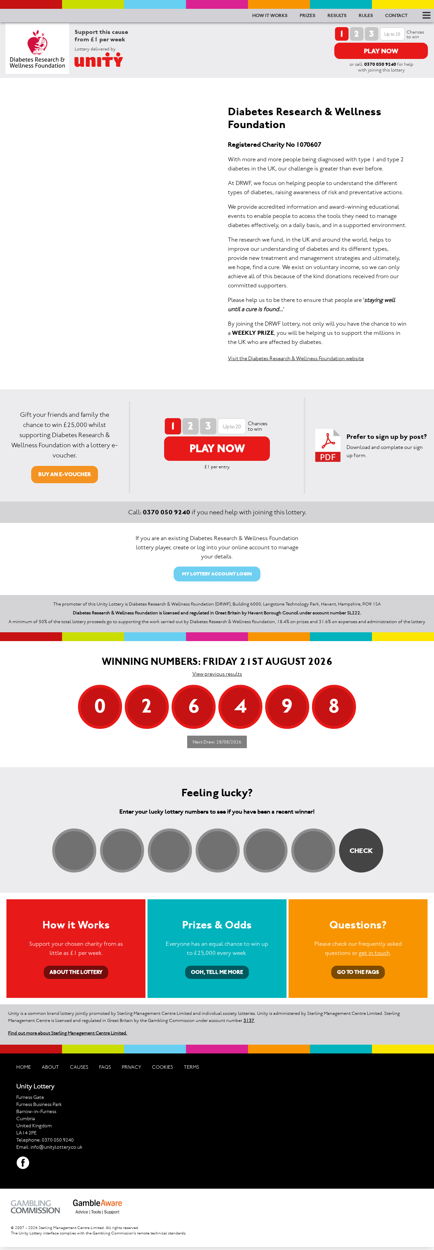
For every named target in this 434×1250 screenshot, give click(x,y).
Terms (191, 1067)
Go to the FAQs (358, 972)
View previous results (217, 674)
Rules (366, 15)
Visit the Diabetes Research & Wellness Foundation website (296, 358)
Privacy (131, 1067)
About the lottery (76, 972)
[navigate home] (107, 59)
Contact (396, 15)
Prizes (307, 15)
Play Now (381, 51)
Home (23, 1067)
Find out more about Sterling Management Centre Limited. (67, 1033)
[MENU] (425, 15)
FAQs (105, 1067)
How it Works (270, 15)
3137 (248, 1020)
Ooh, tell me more (217, 972)
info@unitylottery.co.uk (56, 1147)
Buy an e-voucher (64, 474)
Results (337, 15)
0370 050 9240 (380, 64)
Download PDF (327, 445)
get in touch (374, 953)
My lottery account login (217, 574)
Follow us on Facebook (23, 1163)
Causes (79, 1067)
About (50, 1067)
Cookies (162, 1067)
